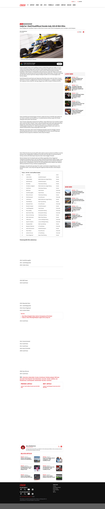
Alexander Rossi (23, 380)
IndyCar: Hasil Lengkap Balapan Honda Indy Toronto (49, 476)
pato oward (22, 378)
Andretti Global (38, 380)
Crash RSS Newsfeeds (57, 487)
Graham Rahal (31, 377)
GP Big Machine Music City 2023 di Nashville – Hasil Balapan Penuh (26, 468)
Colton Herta (25, 377)
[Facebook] (21, 489)
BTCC (45, 5)
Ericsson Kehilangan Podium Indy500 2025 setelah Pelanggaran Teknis (78, 95)
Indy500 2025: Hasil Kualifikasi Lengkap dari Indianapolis (77, 216)
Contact (54, 486)
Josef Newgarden (30, 380)
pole (57, 378)
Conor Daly (44, 378)
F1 (28, 5)
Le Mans (57, 5)
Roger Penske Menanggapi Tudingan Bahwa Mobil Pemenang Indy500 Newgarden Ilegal (77, 111)
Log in (80, 1)
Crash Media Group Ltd (26, 496)
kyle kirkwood (42, 377)
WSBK (37, 5)
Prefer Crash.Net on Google (29, 63)
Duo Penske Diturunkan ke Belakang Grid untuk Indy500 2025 (78, 200)
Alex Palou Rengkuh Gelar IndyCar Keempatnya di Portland (37, 316)
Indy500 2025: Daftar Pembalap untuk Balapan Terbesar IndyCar (77, 224)
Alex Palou (44, 380)
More (74, 5)
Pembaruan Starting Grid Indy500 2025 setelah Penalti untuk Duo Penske (78, 192)
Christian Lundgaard (50, 377)
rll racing (37, 377)
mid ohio (48, 378)
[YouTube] (29, 489)
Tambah (59, 64)
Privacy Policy (55, 488)
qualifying (53, 378)
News (77, 77)
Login (54, 490)
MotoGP (32, 5)
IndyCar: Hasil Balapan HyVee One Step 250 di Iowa (26, 476)
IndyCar (63, 5)
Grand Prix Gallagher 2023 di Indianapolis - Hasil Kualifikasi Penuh (49, 459)
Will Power (57, 377)
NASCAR (69, 5)
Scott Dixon (49, 380)
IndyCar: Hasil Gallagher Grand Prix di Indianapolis (26, 458)
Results (30, 24)
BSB (41, 5)
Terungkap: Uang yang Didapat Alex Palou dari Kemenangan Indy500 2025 (77, 87)
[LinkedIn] (32, 489)
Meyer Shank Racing (37, 378)
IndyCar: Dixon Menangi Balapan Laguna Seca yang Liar (36, 317)
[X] (25, 489)
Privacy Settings (56, 489)
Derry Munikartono (23, 31)
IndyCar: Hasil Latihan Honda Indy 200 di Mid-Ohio (30, 387)
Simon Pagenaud (28, 378)
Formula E (51, 5)
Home (21, 24)
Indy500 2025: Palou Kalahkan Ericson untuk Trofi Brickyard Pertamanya (78, 103)
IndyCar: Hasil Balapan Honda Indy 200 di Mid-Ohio (51, 387)
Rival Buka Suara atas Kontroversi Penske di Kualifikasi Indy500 (76, 208)
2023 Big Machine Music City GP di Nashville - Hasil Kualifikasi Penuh (48, 468)
